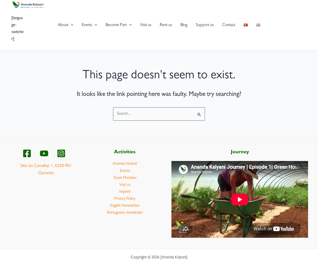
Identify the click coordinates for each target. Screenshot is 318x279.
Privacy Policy (124, 199)
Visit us (124, 185)
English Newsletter (125, 206)
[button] (70, 25)
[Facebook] (27, 153)
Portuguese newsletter (125, 213)
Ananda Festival (125, 164)
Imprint (125, 192)
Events (125, 171)
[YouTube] (44, 153)
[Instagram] (61, 153)
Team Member (125, 178)
